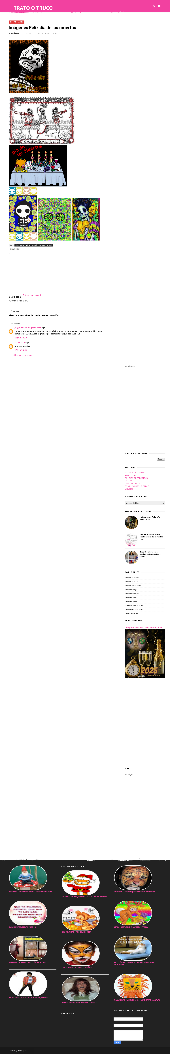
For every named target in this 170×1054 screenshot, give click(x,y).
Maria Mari (20, 342)
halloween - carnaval (45, 245)
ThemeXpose (22, 1051)
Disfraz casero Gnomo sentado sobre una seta (30, 892)
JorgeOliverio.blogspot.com (28, 327)
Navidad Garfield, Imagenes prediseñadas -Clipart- (85, 897)
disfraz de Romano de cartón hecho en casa (29, 962)
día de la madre (132, 577)
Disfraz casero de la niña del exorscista (80, 1003)
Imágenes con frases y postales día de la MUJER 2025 (151, 536)
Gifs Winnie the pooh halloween (76, 932)
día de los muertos (133, 585)
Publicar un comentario (22, 355)
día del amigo (131, 589)
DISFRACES (130, 480)
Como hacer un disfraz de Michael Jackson (28, 998)
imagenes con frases (134, 609)
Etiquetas (129, 489)
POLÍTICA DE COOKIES (135, 472)
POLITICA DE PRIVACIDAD (136, 478)
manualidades (132, 613)
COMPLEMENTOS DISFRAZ (137, 486)
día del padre (131, 601)
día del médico (132, 597)
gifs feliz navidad (31, 245)
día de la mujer (132, 581)
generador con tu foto (135, 605)
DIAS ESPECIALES (132, 483)
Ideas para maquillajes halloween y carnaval (135, 892)
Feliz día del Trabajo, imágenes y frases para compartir (134, 963)
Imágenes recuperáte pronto (22, 927)
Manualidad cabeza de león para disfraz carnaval (137, 1000)
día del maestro (132, 593)
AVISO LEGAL (130, 475)
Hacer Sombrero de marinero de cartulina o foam (150, 554)
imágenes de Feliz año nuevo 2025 (143, 627)
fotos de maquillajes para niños (77, 967)
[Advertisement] (62, 275)
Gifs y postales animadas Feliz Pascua (131, 927)
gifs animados (16, 22)
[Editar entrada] (14, 248)
